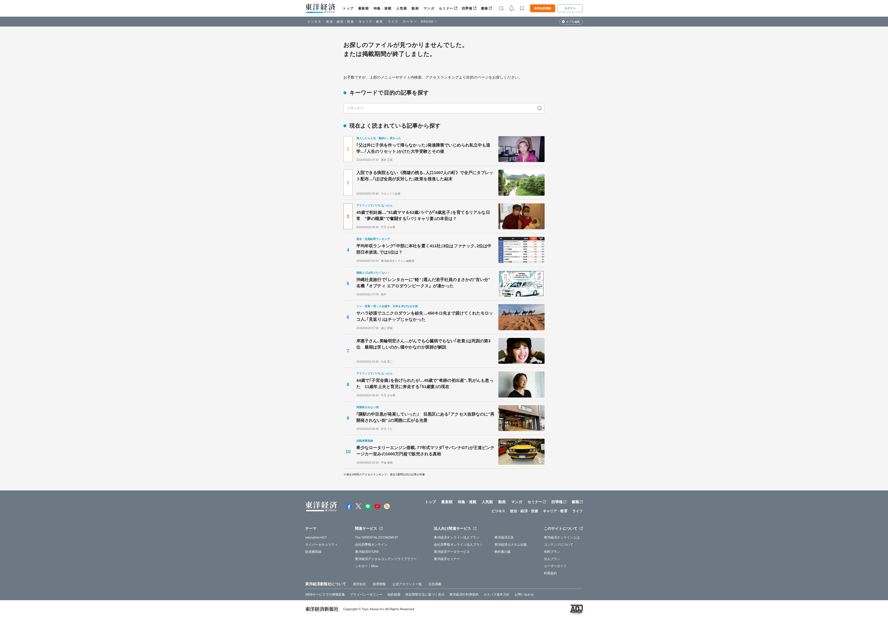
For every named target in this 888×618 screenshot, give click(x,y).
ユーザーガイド (555, 566)
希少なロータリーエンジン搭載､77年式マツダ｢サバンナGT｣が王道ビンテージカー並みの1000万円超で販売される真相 (425, 450)
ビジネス (314, 21)
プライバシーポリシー (366, 594)
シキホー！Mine (367, 566)
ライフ (393, 21)
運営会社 (359, 584)
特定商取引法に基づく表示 (424, 594)
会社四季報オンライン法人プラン (458, 544)
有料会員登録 (542, 8)
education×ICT (316, 537)
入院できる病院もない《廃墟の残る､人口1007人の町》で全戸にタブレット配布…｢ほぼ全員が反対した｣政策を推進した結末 (424, 175)
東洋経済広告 (504, 537)
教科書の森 (502, 552)
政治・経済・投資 (340, 21)
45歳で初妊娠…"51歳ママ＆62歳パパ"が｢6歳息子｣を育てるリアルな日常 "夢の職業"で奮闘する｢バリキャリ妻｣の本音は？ (423, 215)
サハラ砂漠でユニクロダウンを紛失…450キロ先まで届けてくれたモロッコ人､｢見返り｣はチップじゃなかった (424, 316)
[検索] (539, 108)
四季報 (467, 8)
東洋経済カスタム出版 (510, 544)
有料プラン (552, 552)
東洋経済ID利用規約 (464, 594)
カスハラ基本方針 (497, 594)
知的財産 (393, 594)
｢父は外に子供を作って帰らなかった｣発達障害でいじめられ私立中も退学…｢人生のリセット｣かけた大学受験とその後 (423, 148)
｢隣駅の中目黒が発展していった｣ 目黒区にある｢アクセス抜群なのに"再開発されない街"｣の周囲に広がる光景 (425, 417)
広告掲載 (435, 584)
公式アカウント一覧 (407, 584)
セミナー (446, 8)
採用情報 (379, 584)
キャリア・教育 (371, 21)
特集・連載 (383, 8)
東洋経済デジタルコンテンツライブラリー (386, 559)
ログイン (570, 8)
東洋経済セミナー (447, 559)
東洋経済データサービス (452, 552)
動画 (415, 8)
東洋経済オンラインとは (562, 537)
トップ (348, 8)
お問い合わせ (524, 594)
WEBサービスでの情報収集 (325, 594)
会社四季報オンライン (371, 544)
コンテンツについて (558, 544)
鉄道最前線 (313, 552)
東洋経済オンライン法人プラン (456, 537)
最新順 (363, 8)
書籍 (484, 8)
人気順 (401, 8)
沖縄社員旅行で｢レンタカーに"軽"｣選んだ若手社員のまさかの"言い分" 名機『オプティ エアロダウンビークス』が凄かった (425, 282)
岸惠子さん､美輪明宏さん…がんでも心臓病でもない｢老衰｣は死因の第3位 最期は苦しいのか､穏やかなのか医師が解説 (423, 344)
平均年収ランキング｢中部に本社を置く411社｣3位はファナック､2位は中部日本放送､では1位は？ (424, 249)
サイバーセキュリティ (321, 544)
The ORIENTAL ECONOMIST (376, 537)
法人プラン (552, 559)
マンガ (429, 8)
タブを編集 (573, 21)
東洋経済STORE (367, 552)
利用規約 (550, 573)
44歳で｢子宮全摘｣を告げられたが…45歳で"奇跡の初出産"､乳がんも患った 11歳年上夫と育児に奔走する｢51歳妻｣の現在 (424, 383)
